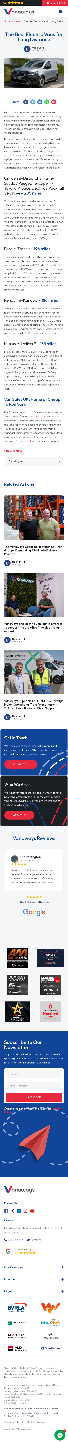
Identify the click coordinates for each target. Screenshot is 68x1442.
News (17, 21)
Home (7, 21)
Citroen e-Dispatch (21, 178)
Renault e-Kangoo (21, 300)
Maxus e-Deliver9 (20, 343)
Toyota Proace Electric (24, 188)
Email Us (36, 1239)
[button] (1, 859)
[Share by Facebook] (26, 101)
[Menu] (60, 11)
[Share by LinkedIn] (40, 101)
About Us (19, 815)
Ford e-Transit (17, 248)
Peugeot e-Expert (35, 183)
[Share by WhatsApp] (46, 101)
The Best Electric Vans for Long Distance (45, 21)
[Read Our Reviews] (34, 912)
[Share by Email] (53, 101)
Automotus (19, 1422)
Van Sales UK (35, 416)
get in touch (30, 441)
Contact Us (21, 764)
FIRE (32, 1422)
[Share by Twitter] (33, 101)
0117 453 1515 (16, 1239)
